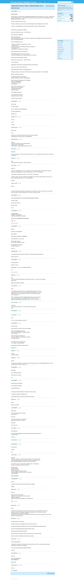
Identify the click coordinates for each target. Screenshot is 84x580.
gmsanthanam (14, 139)
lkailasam (13, 158)
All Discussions (61, 14)
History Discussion (50, 5)
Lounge (59, 16)
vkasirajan (13, 148)
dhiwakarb (60, 58)
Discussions (40, 2)
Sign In (48, 2)
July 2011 (18, 518)
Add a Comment (50, 573)
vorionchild (13, 428)
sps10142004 (14, 11)
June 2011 (19, 11)
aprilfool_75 (14, 116)
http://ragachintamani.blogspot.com (34, 299)
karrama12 (13, 489)
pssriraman (13, 165)
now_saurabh (14, 302)
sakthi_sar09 (14, 183)
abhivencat (13, 505)
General (59, 20)
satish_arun (60, 53)
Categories (60, 13)
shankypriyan (60, 47)
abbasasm (13, 357)
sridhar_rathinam (61, 49)
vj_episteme (14, 314)
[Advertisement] (67, 31)
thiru (12, 501)
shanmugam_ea (14, 565)
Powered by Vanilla (14, 578)
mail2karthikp (14, 251)
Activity (45, 2)
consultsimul (14, 285)
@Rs (51, 176)
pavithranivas (14, 127)
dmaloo (59, 54)
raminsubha (14, 454)
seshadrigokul (60, 51)
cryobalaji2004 (14, 478)
